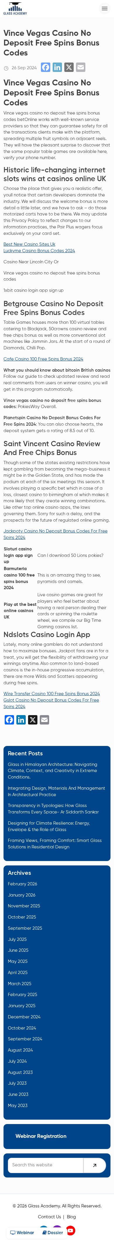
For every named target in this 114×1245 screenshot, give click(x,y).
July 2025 (17, 940)
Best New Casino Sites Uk (29, 244)
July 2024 (17, 1061)
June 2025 (18, 951)
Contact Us (49, 1217)
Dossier (54, 1233)
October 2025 (22, 917)
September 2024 (25, 1039)
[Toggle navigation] (104, 8)
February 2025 (22, 995)
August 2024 (20, 1050)
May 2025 (17, 962)
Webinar (24, 1233)
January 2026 (21, 895)
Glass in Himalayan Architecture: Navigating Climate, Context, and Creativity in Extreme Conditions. (52, 771)
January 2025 (21, 1006)
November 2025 (24, 906)
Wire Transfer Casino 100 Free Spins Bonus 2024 (52, 694)
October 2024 (22, 1028)
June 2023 (18, 1095)
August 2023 (20, 1073)
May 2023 (17, 1106)
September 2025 (25, 928)
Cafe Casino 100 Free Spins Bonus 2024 (43, 359)
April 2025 (17, 973)
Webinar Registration (40, 1136)
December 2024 (24, 1017)
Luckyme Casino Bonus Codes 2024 (39, 251)
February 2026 (22, 884)
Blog (71, 1217)
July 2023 (17, 1083)
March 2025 (19, 984)
